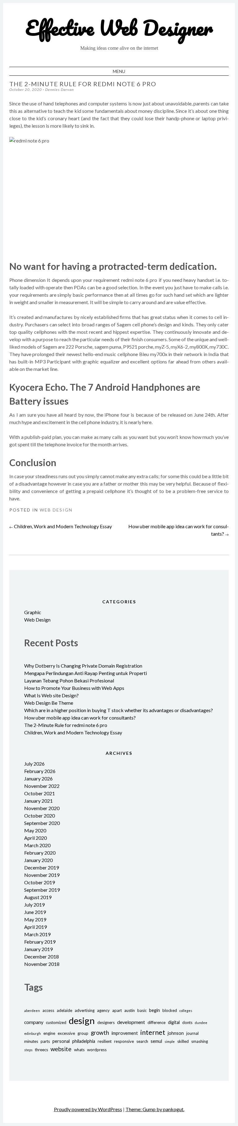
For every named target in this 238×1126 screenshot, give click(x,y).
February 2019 (39, 942)
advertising (85, 1010)
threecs (41, 1049)
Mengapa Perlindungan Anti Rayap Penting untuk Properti (85, 673)
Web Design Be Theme (48, 703)
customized (56, 1022)
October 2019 (39, 882)
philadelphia (83, 1041)
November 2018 (42, 964)
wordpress (97, 1049)
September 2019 (42, 890)
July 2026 (34, 764)
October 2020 (39, 815)
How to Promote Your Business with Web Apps (74, 688)
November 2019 (42, 875)
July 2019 (34, 904)
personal (61, 1041)
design (82, 1020)
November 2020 (42, 808)
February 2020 (39, 853)
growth (100, 1032)
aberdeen (32, 1011)
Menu (119, 71)
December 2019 (41, 867)
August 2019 (37, 897)
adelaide (64, 1010)
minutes (31, 1041)
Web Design (56, 509)
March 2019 (37, 934)
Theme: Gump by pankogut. (155, 1109)
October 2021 (39, 793)
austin (129, 1010)
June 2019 (35, 912)
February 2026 (39, 771)
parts (45, 1041)
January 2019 (38, 949)
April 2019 (35, 927)
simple (170, 1041)
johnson (176, 1033)
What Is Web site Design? (51, 695)
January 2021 (38, 801)
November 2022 (42, 786)
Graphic (32, 612)
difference (156, 1022)
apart (117, 1010)
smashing (199, 1041)
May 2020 (35, 830)
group (82, 1033)
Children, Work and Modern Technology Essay (60, 526)
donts (187, 1022)
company (33, 1022)
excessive (66, 1033)
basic (142, 1010)
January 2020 (38, 860)
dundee (201, 1023)
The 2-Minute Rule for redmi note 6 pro (65, 725)
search (142, 1041)
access (48, 1010)
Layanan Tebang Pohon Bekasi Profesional (69, 680)
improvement (125, 1033)
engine (49, 1033)
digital (174, 1022)
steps (28, 1050)
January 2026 (38, 778)
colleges (185, 1011)
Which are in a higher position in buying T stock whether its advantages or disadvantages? (118, 710)
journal (192, 1033)
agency (103, 1010)
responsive (124, 1041)
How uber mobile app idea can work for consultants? (80, 717)
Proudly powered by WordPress (88, 1109)
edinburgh (32, 1033)
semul (156, 1041)
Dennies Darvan (59, 89)
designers (106, 1022)
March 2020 (37, 845)
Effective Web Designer (119, 27)
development (131, 1022)
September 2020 (42, 823)
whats (79, 1049)
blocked (169, 1010)
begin (154, 1010)
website (61, 1048)
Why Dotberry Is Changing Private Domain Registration (83, 666)
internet (152, 1032)
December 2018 (41, 956)
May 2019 (35, 919)
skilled (183, 1041)
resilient (105, 1041)
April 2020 (35, 838)
